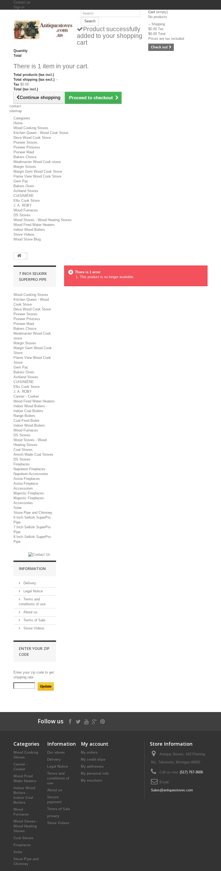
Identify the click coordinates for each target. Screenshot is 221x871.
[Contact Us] (39, 555)
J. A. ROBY (22, 205)
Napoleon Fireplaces (29, 469)
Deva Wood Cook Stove (32, 138)
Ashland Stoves (25, 191)
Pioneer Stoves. (26, 142)
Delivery (29, 583)
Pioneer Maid (23, 152)
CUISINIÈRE (23, 196)
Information (32, 568)
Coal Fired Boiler (26, 421)
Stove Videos (23, 234)
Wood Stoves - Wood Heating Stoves (42, 220)
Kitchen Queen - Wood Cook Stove (40, 133)
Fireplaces (21, 464)
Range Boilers (24, 416)
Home (18, 123)
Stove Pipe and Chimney (32, 513)
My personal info (95, 773)
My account (94, 744)
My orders (89, 752)
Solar (17, 508)
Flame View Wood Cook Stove (37, 176)
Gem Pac (20, 181)
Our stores (56, 752)
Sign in (18, 7)
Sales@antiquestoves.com (172, 790)
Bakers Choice (24, 157)
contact (15, 106)
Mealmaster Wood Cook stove (37, 162)
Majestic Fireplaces (28, 493)
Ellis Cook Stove (26, 201)
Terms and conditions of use (58, 778)
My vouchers (91, 780)
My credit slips (93, 759)
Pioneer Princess (26, 147)
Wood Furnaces (25, 210)
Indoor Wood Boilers (29, 230)
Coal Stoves (23, 450)
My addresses (92, 766)
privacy (53, 816)
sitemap (15, 111)
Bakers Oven (23, 186)
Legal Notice (32, 591)
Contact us (21, 2)
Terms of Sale (33, 620)
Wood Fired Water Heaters (34, 225)
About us (29, 612)
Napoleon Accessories (30, 474)
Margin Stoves (24, 167)
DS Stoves (21, 215)
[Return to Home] (19, 256)
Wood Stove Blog (27, 239)
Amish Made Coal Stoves (33, 454)
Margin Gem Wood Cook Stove (37, 171)
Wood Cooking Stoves (30, 128)
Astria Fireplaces (26, 479)
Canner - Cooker (26, 396)
